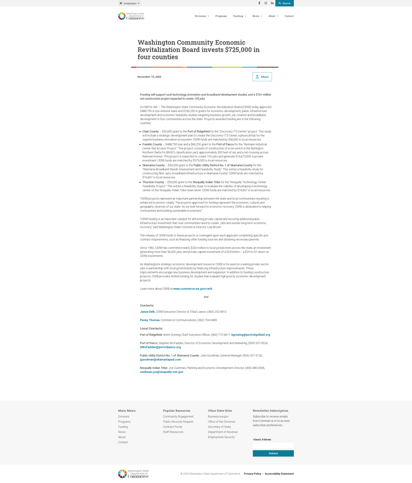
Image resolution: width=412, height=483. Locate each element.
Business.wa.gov (218, 416)
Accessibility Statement (279, 473)
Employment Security (221, 437)
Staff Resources (173, 432)
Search (286, 3)
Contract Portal (172, 426)
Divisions (200, 16)
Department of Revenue (223, 432)
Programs (221, 16)
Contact (289, 16)
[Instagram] (265, 3)
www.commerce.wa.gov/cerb (192, 288)
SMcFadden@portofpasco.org (160, 347)
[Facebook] (259, 3)
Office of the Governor (221, 421)
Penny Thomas (150, 320)
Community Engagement (178, 416)
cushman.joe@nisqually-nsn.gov (161, 372)
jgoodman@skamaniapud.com (160, 359)
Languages (130, 3)
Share (265, 76)
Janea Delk (147, 311)
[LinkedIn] (272, 3)
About (271, 16)
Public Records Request (178, 421)
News (256, 16)
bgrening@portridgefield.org (250, 334)
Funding (238, 16)
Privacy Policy (252, 473)
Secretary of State (219, 426)
